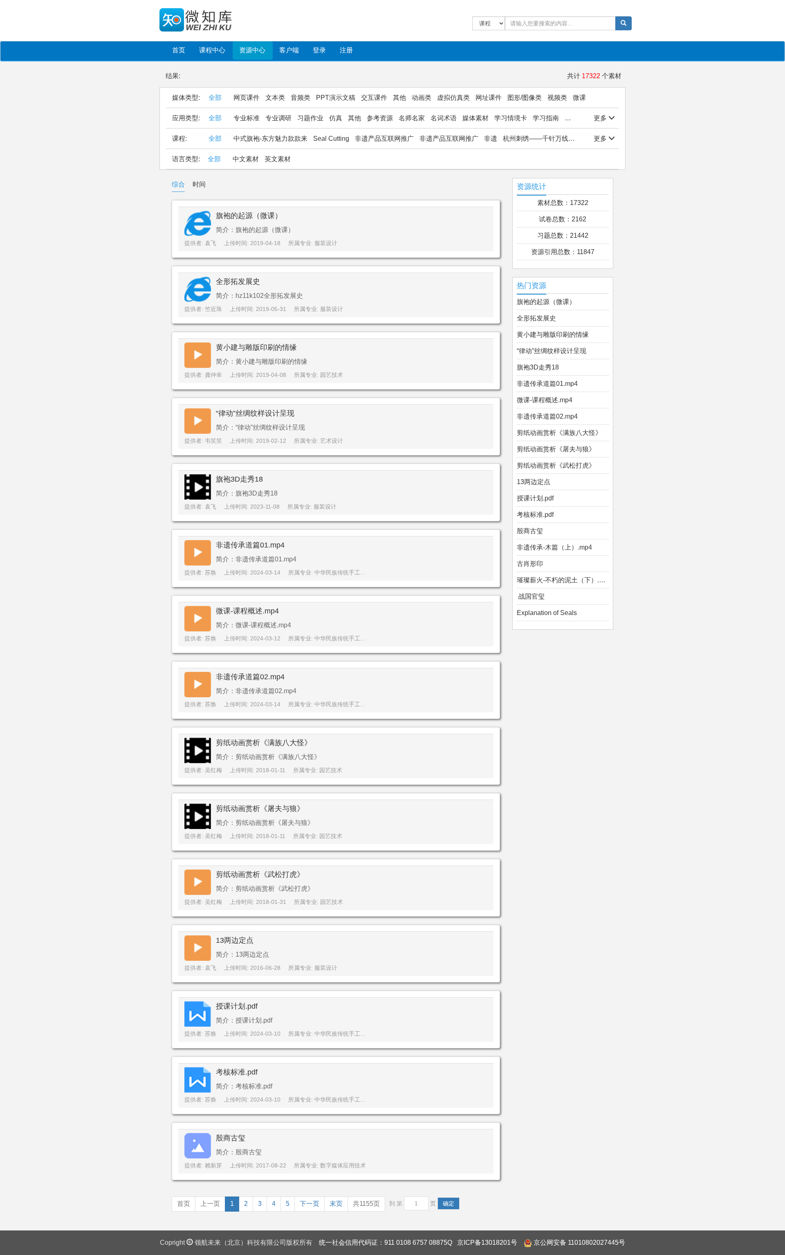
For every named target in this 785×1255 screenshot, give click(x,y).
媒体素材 (475, 118)
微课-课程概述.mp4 (247, 611)
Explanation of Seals (547, 612)
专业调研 (278, 118)
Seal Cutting (331, 138)
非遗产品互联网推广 (384, 138)
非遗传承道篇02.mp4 (250, 677)
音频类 (300, 97)
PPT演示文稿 (335, 97)
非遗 (490, 138)
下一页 (309, 1203)
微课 (579, 97)
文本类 (275, 97)
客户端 (289, 50)
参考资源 (380, 118)
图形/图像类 (524, 97)
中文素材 (246, 158)
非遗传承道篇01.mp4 (250, 545)
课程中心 (212, 50)
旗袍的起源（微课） (249, 216)
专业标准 (246, 118)
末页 (336, 1203)
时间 (199, 184)
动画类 (421, 97)
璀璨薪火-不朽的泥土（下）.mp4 (563, 580)
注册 (346, 50)
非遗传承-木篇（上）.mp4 (554, 547)
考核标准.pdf (237, 1072)
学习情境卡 (510, 118)
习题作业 (310, 118)
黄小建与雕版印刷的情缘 (256, 347)
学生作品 (578, 118)
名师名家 (412, 118)
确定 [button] (448, 1203)
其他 (399, 97)
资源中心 (252, 50)
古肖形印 (530, 563)
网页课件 (246, 97)
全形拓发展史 (238, 281)
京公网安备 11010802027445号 (579, 1242)
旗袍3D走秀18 (239, 479)
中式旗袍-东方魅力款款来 (270, 138)
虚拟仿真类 (453, 97)
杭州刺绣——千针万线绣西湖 (545, 138)
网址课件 (488, 97)
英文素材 (278, 158)
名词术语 (444, 118)
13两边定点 (234, 940)
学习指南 (546, 118)
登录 (319, 50)
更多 (601, 118)
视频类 (557, 97)
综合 (178, 184)
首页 (178, 50)
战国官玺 (531, 596)
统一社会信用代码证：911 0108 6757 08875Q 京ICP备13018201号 (418, 1242)
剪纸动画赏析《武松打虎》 (260, 874)
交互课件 (374, 97)
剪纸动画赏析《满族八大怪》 (264, 743)
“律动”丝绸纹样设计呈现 (255, 413)
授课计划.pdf (237, 1006)
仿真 (335, 118)
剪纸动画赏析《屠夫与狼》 (260, 808)
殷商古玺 (230, 1138)
